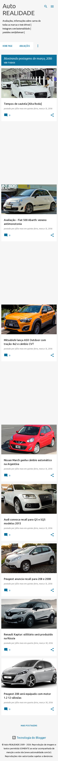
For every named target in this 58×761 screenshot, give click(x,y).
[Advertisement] (29, 153)
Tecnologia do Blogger (31, 737)
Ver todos (9, 63)
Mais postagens (29, 726)
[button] (52, 115)
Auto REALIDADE (19, 9)
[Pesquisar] (46, 6)
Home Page (7, 45)
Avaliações (24, 45)
